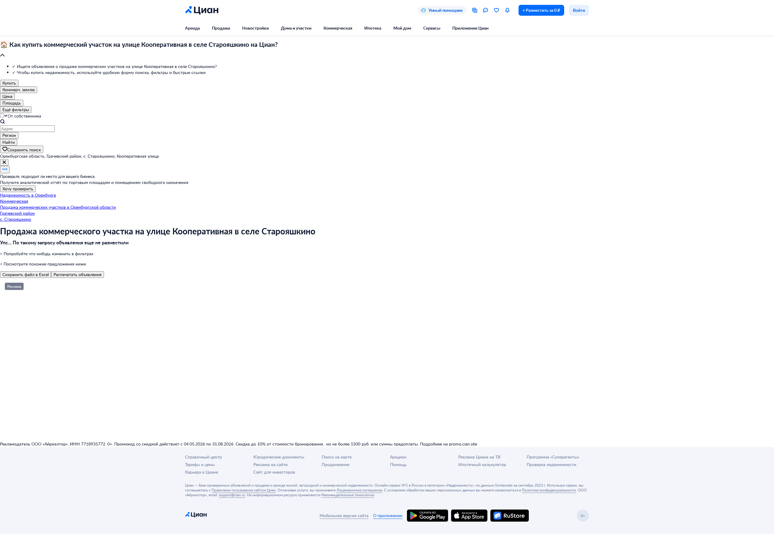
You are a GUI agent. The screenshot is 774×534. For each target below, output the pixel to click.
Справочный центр (203, 457)
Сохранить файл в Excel (25, 274)
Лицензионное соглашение (359, 489)
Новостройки (255, 28)
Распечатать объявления (78, 274)
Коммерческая (338, 28)
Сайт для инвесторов (274, 472)
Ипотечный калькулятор (482, 464)
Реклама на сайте (270, 464)
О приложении (387, 515)
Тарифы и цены (200, 464)
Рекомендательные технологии (347, 494)
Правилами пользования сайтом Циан (244, 489)
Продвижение (335, 464)
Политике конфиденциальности (549, 489)
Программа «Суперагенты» (553, 457)
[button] (387, 50)
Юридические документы (278, 457)
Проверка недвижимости (551, 464)
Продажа (221, 28)
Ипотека (372, 28)
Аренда (192, 28)
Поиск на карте (337, 457)
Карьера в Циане (201, 472)
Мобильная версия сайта (344, 515)
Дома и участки (296, 28)
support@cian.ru (232, 494)
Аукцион (398, 457)
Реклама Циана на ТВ (479, 457)
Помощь (398, 464)
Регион (9, 135)
